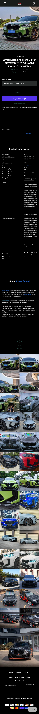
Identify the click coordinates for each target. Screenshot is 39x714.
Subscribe (29, 684)
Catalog (18, 672)
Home (11, 672)
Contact (27, 672)
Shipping (13, 72)
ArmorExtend (28, 133)
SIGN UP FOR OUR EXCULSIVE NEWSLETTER (19, 679)
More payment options (19, 103)
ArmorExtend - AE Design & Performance (23, 698)
